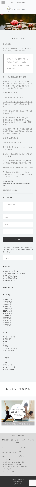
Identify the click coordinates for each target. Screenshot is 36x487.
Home (4, 448)
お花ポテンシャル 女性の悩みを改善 (13, 462)
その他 (5, 346)
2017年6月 (7, 322)
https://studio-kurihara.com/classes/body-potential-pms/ (16, 183)
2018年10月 (7, 302)
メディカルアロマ (9, 350)
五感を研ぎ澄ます (9, 280)
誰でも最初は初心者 (10, 278)
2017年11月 (7, 311)
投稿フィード (7, 365)
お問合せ (21, 456)
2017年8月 (7, 318)
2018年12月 (7, 299)
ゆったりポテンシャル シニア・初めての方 (15, 466)
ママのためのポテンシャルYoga (12, 464)
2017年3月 (7, 325)
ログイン (6, 362)
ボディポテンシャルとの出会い (14, 273)
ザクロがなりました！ (10, 276)
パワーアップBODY (8, 469)
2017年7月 (7, 320)
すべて (5, 343)
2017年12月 (7, 309)
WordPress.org (8, 369)
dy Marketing (18, 484)
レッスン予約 (22, 448)
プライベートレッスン (9, 471)
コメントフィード (9, 367)
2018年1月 (7, 306)
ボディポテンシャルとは (9, 452)
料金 (20, 452)
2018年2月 (7, 304)
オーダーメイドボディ (10, 337)
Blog (3, 456)
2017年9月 (7, 315)
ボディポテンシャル (10, 348)
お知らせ (6, 341)
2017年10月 (7, 313)
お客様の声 (7, 339)
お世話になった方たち (10, 271)
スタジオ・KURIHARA (18, 435)
